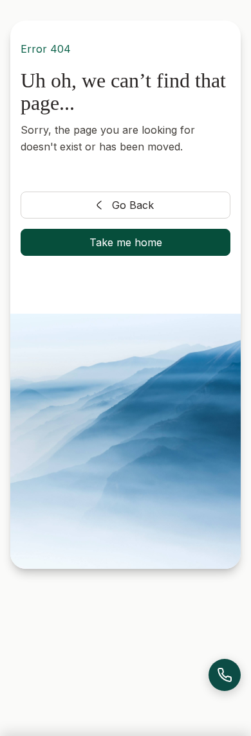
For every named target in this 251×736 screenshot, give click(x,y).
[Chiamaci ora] (225, 675)
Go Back (133, 205)
